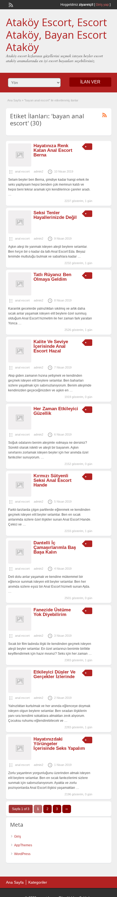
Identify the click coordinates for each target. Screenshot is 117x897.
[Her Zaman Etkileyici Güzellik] (19, 428)
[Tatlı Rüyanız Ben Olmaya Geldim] (19, 294)
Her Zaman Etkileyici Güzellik (55, 411)
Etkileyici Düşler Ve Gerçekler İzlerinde (54, 674)
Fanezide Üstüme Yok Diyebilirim (52, 612)
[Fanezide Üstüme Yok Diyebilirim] (19, 630)
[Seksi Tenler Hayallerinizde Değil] (19, 232)
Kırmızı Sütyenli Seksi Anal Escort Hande (52, 480)
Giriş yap (102, 5)
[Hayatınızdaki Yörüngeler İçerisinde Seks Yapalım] (19, 759)
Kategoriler (37, 882)
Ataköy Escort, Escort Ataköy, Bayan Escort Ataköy (56, 34)
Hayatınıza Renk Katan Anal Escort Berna (52, 150)
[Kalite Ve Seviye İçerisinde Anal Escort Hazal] (19, 361)
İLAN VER (90, 82)
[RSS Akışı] (10, 4)
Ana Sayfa (14, 100)
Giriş (17, 836)
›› (67, 809)
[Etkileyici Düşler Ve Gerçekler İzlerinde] (19, 692)
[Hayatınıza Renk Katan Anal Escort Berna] (19, 165)
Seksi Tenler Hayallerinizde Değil (55, 215)
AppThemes (23, 845)
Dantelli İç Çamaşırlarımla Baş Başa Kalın (54, 547)
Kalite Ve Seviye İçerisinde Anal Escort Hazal (50, 346)
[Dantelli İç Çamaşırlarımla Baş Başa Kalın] (19, 562)
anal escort (22, 171)
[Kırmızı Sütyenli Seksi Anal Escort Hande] (19, 495)
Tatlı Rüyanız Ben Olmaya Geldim (52, 277)
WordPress (22, 854)
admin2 (38, 171)
